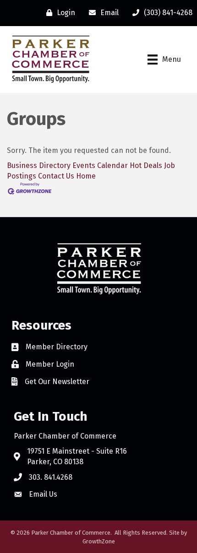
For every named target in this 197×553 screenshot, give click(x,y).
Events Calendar (100, 165)
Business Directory (39, 165)
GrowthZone (98, 541)
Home (86, 176)
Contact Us (56, 176)
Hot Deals (146, 165)
